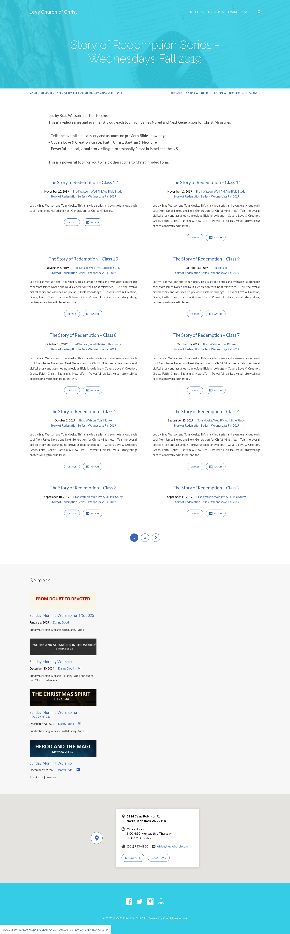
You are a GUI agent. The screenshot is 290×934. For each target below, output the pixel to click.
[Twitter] (140, 901)
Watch (94, 222)
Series (205, 93)
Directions (133, 857)
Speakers (235, 93)
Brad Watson (81, 191)
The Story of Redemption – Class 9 (206, 258)
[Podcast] (161, 901)
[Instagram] (150, 901)
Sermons (46, 93)
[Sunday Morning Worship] (63, 652)
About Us (197, 12)
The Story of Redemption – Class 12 (83, 182)
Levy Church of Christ (53, 12)
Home (33, 93)
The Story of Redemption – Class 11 (206, 182)
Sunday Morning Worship (51, 661)
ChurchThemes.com (175, 918)
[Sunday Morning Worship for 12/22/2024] (63, 703)
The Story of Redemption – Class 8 (83, 335)
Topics (190, 93)
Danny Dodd (61, 622)
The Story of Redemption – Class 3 (83, 487)
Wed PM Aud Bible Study (106, 191)
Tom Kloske (80, 267)
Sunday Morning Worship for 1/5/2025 (62, 615)
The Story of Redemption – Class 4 (206, 411)
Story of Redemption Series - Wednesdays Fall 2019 (88, 93)
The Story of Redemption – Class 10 (83, 258)
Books (218, 93)
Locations (159, 857)
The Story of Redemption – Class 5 (83, 411)
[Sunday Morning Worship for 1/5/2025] (63, 606)
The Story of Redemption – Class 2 (206, 487)
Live (245, 12)
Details (71, 222)
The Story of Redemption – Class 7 (206, 335)
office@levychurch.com (172, 846)
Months (252, 93)
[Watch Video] (74, 622)
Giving (233, 12)
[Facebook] (129, 901)
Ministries (216, 12)
